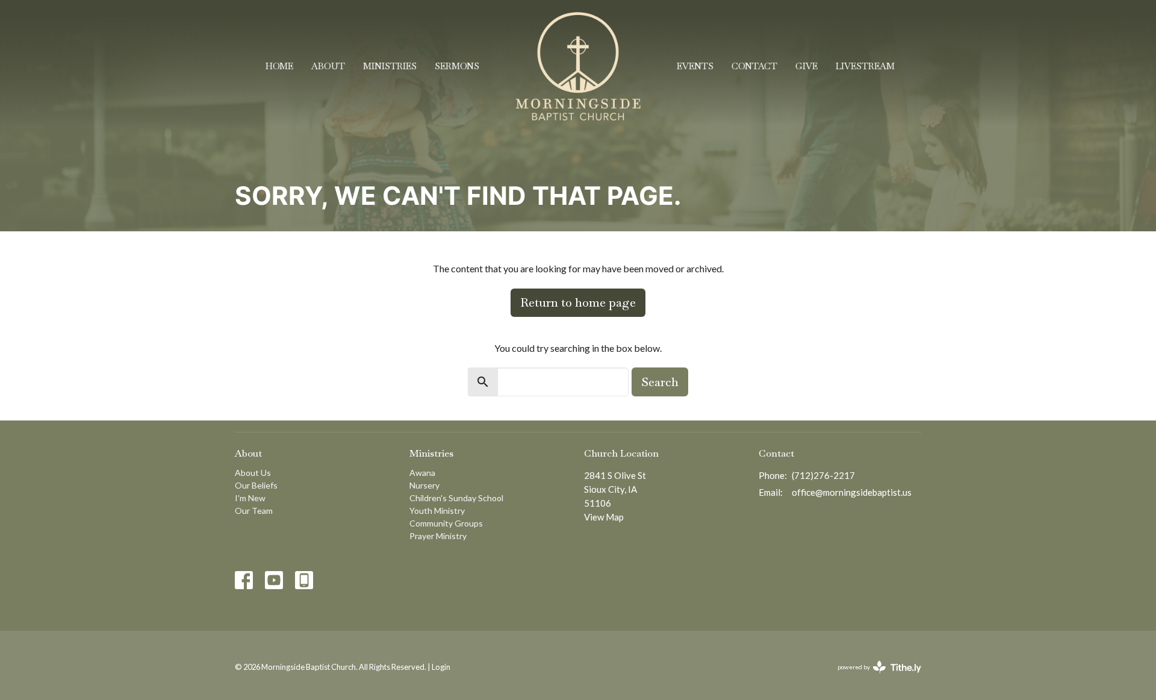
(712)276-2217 (823, 475)
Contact (754, 66)
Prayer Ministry (438, 536)
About (328, 66)
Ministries (390, 66)
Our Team (254, 510)
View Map (604, 516)
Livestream (865, 66)
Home (279, 66)
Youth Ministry (437, 510)
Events (695, 66)
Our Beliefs (256, 485)
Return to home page (578, 302)
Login (441, 667)
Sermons (457, 66)
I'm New (250, 498)
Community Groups (446, 523)
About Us (253, 472)
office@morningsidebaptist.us (852, 492)
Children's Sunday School (456, 498)
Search (660, 382)
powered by (873, 677)
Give (806, 66)
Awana (422, 472)
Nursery (424, 485)
